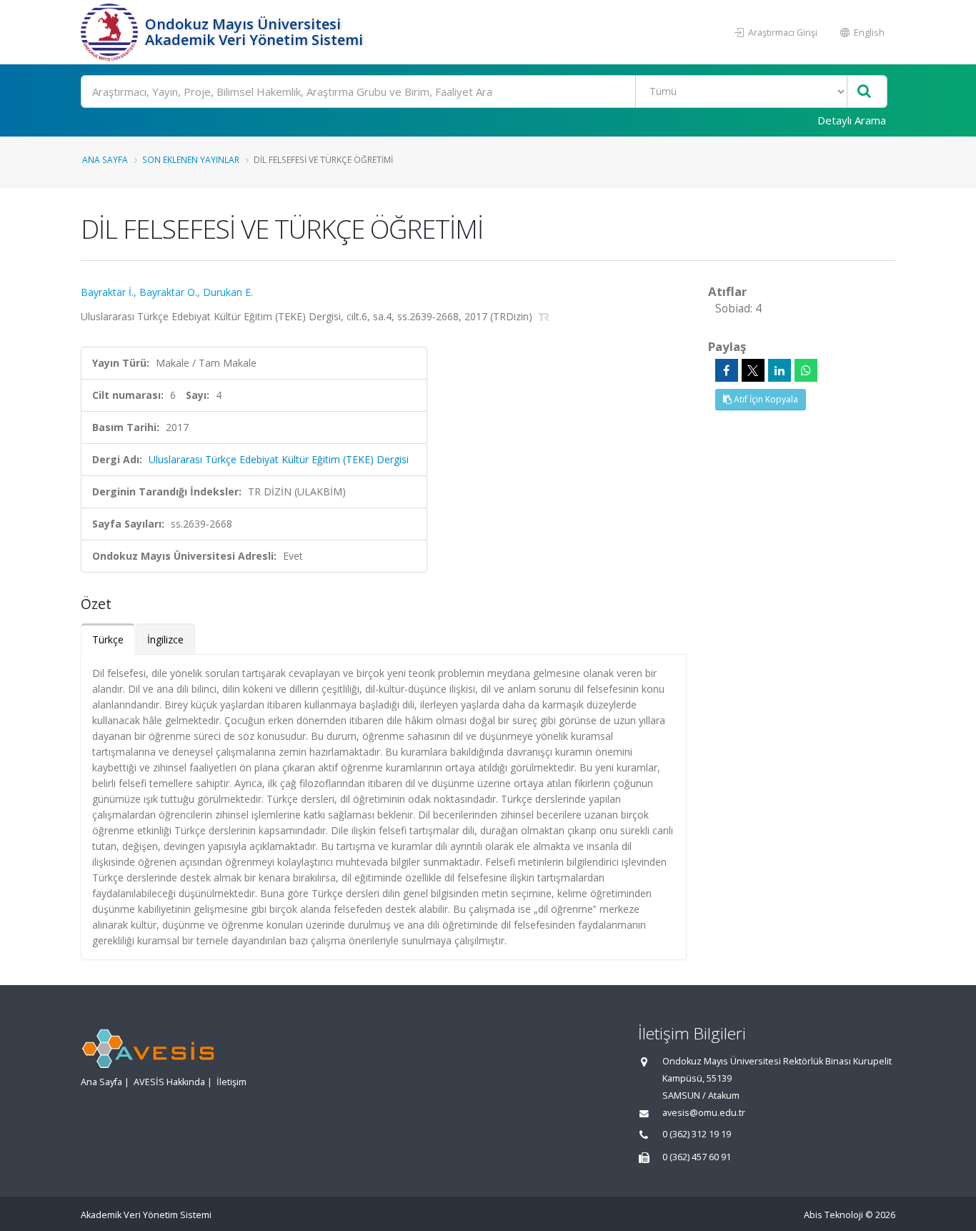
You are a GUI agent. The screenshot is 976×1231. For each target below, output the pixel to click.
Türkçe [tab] (108, 639)
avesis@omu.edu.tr (703, 1113)
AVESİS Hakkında (169, 1082)
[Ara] (864, 92)
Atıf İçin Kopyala (765, 399)
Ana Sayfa (105, 159)
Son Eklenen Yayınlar (190, 159)
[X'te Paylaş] (753, 370)
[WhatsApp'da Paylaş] (806, 370)
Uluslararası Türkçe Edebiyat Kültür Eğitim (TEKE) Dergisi (279, 459)
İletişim (231, 1082)
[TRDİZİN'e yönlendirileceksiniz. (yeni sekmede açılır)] (544, 316)
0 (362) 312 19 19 (696, 1134)
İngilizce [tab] (165, 639)
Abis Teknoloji (833, 1215)
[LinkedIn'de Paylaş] (779, 370)
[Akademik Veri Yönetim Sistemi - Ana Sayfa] (111, 32)
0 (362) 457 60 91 (696, 1157)
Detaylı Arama (851, 120)
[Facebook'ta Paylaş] (726, 370)
